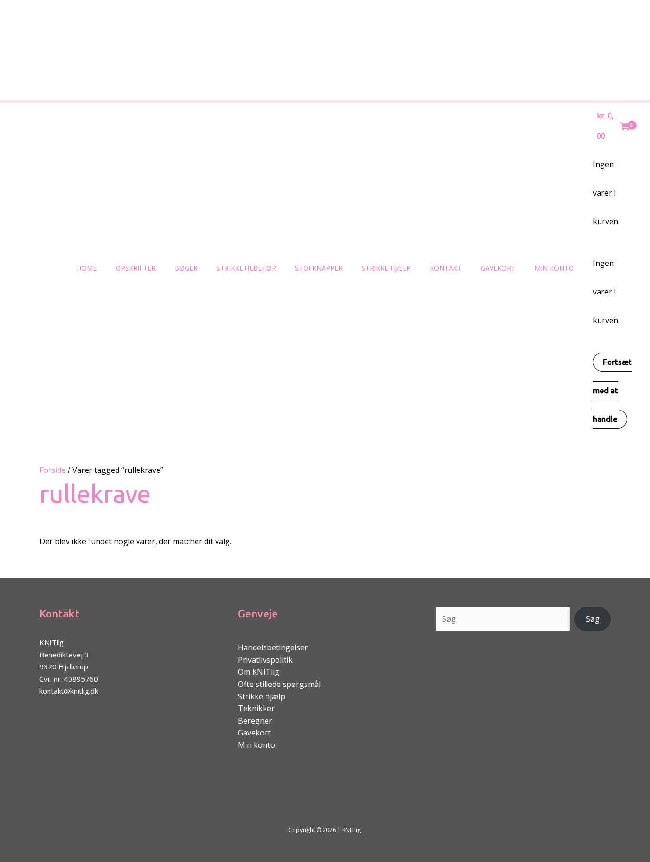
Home (87, 268)
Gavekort (498, 268)
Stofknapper (319, 268)
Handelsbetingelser (273, 647)
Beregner (255, 720)
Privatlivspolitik (265, 660)
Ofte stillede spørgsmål (279, 684)
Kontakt (446, 268)
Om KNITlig (258, 671)
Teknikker (256, 708)
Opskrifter (136, 268)
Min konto (554, 268)
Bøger (186, 268)
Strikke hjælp (386, 268)
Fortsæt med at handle (612, 390)
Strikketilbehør (246, 268)
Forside (52, 470)
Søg (593, 619)
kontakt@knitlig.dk (68, 690)
